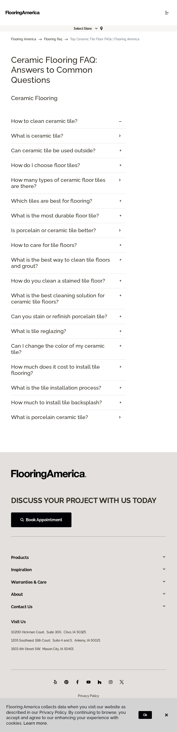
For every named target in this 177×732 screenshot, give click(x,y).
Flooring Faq (53, 39)
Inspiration (21, 569)
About (17, 594)
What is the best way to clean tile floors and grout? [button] (60, 263)
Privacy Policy (88, 696)
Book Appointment (44, 519)
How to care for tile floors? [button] (44, 245)
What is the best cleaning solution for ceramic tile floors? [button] (57, 298)
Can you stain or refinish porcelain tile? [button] (59, 316)
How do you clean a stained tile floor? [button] (58, 281)
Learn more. (36, 723)
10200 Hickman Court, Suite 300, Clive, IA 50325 (48, 632)
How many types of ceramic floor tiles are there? (58, 183)
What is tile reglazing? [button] (38, 331)
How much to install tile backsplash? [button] (56, 402)
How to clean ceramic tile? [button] (44, 121)
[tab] (68, 121)
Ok (145, 715)
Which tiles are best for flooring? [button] (51, 201)
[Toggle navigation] (166, 12)
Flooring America (23, 39)
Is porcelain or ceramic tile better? (53, 230)
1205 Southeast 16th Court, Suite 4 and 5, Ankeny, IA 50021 (55, 640)
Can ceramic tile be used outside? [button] (53, 150)
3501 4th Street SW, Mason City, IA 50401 (42, 649)
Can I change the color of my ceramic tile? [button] (58, 349)
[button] (86, 28)
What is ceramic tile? (37, 136)
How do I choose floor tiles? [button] (45, 165)
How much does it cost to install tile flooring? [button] (55, 370)
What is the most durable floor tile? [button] (55, 216)
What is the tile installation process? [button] (56, 388)
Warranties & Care (29, 582)
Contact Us (21, 606)
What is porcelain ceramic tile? (49, 417)
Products (20, 557)
